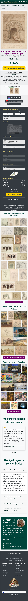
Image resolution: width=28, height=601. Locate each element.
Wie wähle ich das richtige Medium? (13, 504)
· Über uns (4, 575)
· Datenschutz (5, 570)
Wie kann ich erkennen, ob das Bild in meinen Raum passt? (13, 498)
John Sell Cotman (20, 5)
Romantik (14, 5)
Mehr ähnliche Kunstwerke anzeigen (14, 302)
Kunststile (8, 5)
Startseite (3, 5)
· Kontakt (4, 565)
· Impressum (4, 567)
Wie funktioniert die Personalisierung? (14, 470)
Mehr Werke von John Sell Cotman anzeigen (14, 357)
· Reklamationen (5, 573)
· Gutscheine (17, 573)
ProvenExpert (11, 446)
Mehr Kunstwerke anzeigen (14, 411)
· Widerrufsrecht (5, 572)
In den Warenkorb (15, 194)
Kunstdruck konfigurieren (15, 68)
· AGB (3, 568)
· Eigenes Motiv (18, 565)
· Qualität (17, 568)
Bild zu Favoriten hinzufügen (15, 101)
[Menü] (1, 1)
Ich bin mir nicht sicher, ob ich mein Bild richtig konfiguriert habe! (13, 510)
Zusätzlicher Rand (6, 116)
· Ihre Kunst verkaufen (19, 567)
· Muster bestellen (18, 575)
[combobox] (14, 118)
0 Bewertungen (17, 104)
